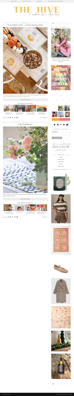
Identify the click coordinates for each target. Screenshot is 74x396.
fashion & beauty (61, 159)
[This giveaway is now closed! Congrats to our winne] (61, 114)
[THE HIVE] (37, 11)
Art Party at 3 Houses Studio (30, 213)
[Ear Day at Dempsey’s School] (9, 111)
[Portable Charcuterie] (41, 111)
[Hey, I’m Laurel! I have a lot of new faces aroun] (61, 108)
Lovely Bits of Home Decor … (41, 213)
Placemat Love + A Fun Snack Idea (25, 25)
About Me (14, 1)
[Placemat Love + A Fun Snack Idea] (25, 93)
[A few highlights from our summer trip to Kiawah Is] (67, 102)
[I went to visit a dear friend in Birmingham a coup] (67, 96)
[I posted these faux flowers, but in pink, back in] (54, 96)
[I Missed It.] (20, 210)
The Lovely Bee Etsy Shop (55, 1)
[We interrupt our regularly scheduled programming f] (67, 114)
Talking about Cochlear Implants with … (30, 114)
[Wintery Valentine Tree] (9, 210)
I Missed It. (20, 212)
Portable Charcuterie (42, 113)
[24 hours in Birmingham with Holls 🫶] (67, 108)
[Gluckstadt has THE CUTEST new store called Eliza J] (54, 102)
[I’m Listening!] (25, 192)
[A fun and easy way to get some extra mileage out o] (54, 108)
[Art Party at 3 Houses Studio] (30, 210)
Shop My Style (26, 1)
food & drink (60, 161)
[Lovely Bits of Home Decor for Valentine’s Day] (41, 210)
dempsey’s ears (61, 166)
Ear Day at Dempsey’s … (9, 113)
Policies (39, 1)
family (61, 157)
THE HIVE (8, 394)
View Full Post (25, 99)
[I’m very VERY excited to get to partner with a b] (61, 96)
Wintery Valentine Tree (9, 213)
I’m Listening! (25, 124)
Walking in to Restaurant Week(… (20, 113)
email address (55, 131)
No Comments (44, 117)
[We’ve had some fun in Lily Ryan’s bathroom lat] (61, 102)
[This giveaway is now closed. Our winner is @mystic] (54, 114)
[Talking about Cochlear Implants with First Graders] (30, 111)
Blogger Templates (61, 394)
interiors (61, 164)
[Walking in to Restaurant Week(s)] (20, 111)
